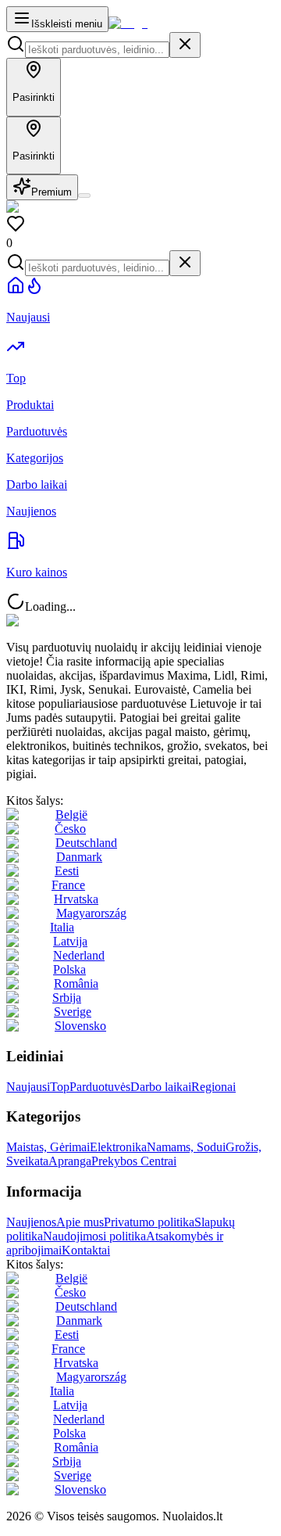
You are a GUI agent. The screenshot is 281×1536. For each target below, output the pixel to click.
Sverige (72, 1011)
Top (59, 1086)
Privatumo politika (149, 1222)
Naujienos (31, 1222)
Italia (62, 927)
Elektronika (118, 1147)
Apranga (69, 1161)
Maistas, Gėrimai (48, 1147)
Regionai (213, 1086)
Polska (69, 969)
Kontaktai (86, 1250)
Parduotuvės (99, 1086)
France (68, 885)
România (76, 983)
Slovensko (80, 1025)
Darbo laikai (160, 1086)
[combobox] (97, 49)
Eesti (67, 870)
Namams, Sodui (186, 1147)
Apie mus (80, 1222)
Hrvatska (76, 899)
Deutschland (86, 842)
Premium (51, 192)
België (71, 814)
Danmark (79, 856)
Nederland (79, 955)
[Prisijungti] (84, 195)
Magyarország (91, 913)
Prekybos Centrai (133, 1161)
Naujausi (28, 1086)
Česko (70, 828)
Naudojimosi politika (94, 1236)
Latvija (70, 941)
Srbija (66, 997)
